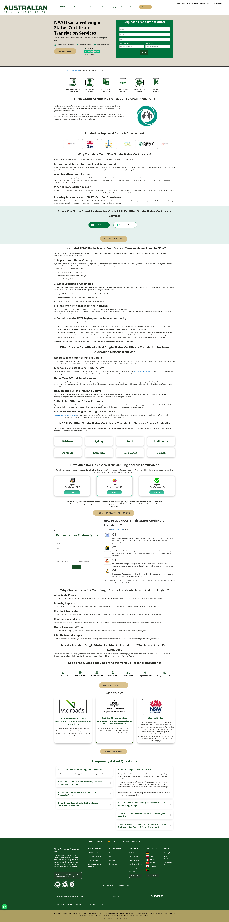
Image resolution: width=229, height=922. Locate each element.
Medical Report (134, 868)
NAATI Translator (65, 7)
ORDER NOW (65, 51)
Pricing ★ (107, 841)
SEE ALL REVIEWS (113, 239)
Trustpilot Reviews (126, 225)
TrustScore (90, 55)
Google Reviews (100, 225)
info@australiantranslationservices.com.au (210, 3)
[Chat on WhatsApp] (4, 906)
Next (144, 52)
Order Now (145, 7)
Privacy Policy (168, 853)
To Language (149, 44)
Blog (113, 841)
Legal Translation (93, 860)
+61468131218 (192, 3)
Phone (111, 853)
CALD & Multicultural (95, 857)
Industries (104, 7)
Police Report (133, 872)
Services (123, 7)
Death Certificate (134, 860)
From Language (124, 44)
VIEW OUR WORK (114, 751)
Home (68, 70)
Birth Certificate (134, 853)
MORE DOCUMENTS (113, 685)
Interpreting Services (79, 7)
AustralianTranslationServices (64, 905)
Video (110, 857)
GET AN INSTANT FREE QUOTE (113, 513)
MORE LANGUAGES (152, 875)
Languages (114, 7)
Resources (133, 7)
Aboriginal (112, 860)
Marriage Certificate (135, 864)
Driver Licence (134, 857)
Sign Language (113, 864)
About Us (99, 841)
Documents (93, 7)
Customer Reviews (124, 841)
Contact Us (136, 841)
